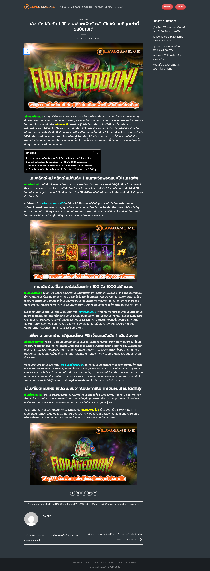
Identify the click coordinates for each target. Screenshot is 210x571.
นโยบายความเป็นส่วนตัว (82, 6)
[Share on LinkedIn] (94, 493)
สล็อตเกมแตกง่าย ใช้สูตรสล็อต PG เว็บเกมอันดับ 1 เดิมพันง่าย (60, 165)
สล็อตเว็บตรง (133, 504)
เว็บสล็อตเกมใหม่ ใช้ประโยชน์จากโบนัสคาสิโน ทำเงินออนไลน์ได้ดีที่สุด (63, 169)
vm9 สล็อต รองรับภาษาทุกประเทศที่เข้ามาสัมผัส (166, 67)
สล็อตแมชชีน (62, 124)
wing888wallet (93, 504)
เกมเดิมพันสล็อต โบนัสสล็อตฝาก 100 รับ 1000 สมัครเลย (57, 162)
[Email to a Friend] (83, 493)
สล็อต (110, 504)
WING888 (83, 19)
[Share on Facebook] (72, 493)
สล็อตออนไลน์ (120, 504)
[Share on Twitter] (78, 493)
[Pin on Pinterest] (89, 493)
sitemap (119, 6)
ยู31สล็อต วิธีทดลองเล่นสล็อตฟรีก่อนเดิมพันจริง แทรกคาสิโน (169, 29)
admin (98, 38)
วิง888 (104, 504)
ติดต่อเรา (99, 6)
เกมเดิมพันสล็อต (90, 410)
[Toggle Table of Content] (94, 153)
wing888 (64, 6)
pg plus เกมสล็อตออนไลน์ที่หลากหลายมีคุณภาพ (167, 48)
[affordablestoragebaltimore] (39, 7)
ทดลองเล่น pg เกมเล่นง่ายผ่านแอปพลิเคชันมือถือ (168, 39)
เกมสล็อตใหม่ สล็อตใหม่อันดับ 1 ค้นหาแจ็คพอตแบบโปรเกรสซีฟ (59, 158)
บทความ (108, 6)
